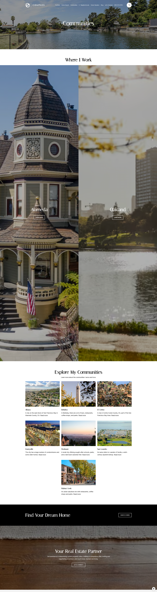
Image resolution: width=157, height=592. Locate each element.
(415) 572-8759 (118, 5)
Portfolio (57, 5)
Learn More (39, 217)
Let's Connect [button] (78, 564)
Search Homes (125, 515)
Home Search (65, 5)
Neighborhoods (85, 5)
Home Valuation (95, 5)
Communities (74, 5)
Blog (102, 5)
